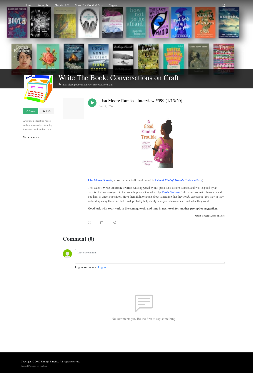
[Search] (223, 5)
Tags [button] (112, 5)
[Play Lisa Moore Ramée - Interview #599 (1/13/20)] (92, 102)
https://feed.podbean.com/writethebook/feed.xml (87, 84)
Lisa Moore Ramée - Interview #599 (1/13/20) (140, 100)
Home (28, 5)
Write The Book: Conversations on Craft (118, 77)
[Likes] (90, 223)
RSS (48, 111)
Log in (102, 267)
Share (32, 111)
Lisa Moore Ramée (100, 180)
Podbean (43, 365)
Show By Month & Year (89, 5)
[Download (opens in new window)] (102, 223)
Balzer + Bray (194, 180)
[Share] (114, 223)
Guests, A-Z (62, 5)
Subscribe (43, 5)
